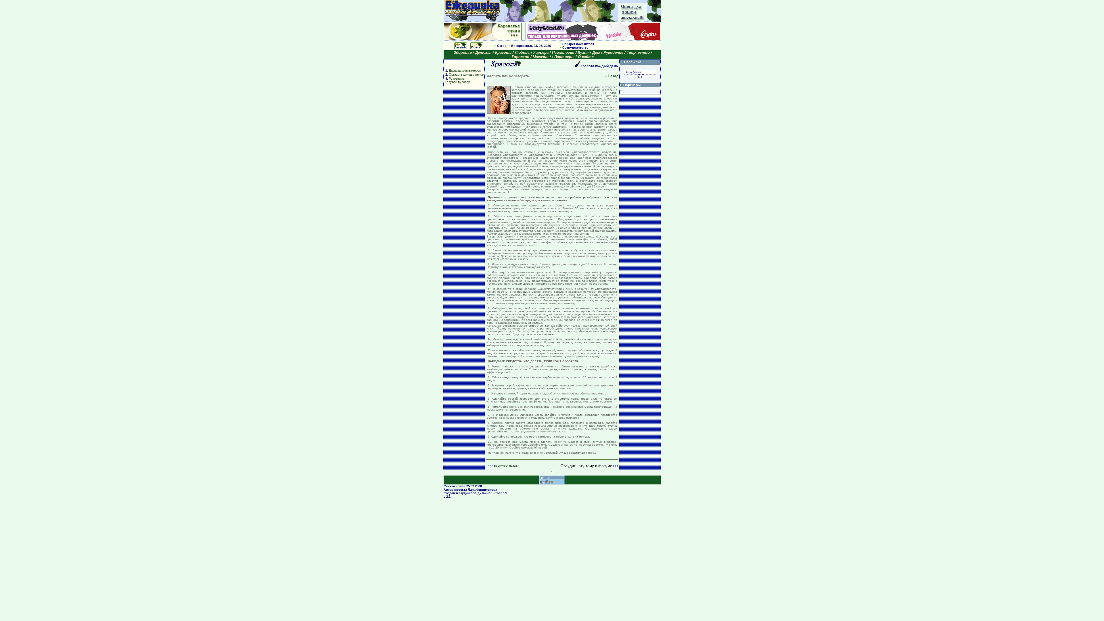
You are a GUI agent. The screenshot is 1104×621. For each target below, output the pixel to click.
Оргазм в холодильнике (466, 74)
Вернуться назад (506, 465)
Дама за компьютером (465, 70)
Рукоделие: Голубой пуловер (457, 80)
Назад (613, 76)
